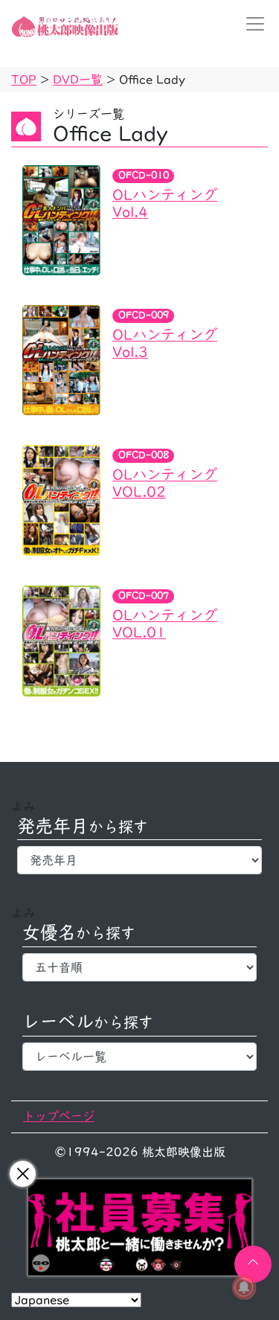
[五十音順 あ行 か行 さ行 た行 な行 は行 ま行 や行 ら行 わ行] (139, 967)
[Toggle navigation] (250, 24)
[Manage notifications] (244, 1287)
